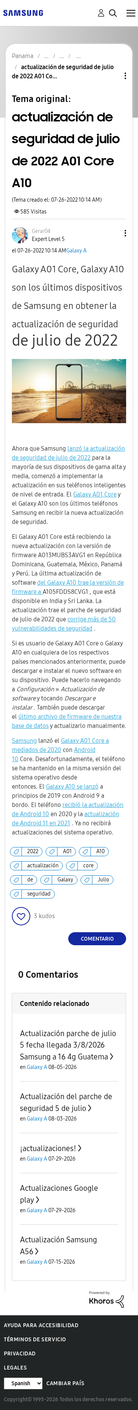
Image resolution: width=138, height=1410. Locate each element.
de (30, 879)
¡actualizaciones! (48, 1148)
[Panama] (23, 12)
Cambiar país (65, 1383)
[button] (113, 233)
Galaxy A (76, 250)
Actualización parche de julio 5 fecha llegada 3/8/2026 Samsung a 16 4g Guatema (68, 1045)
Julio (103, 879)
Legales (15, 1368)
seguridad (39, 894)
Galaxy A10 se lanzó (72, 786)
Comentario (97, 939)
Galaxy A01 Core (95, 494)
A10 (100, 851)
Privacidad (20, 1353)
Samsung (24, 740)
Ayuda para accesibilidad (41, 1325)
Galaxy (65, 879)
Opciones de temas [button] (112, 76)
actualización (43, 865)
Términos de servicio (35, 1339)
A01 (67, 851)
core (88, 865)
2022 (32, 851)
